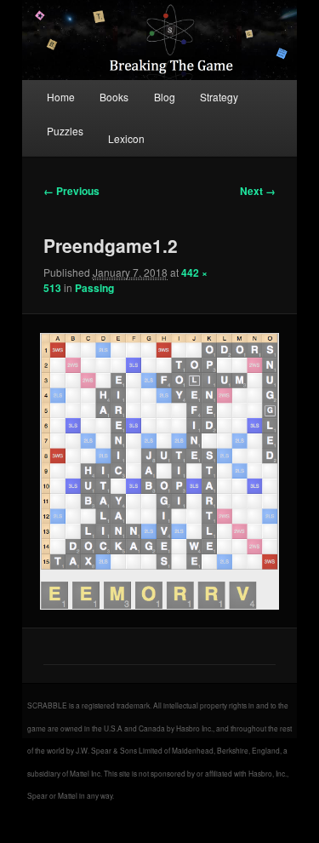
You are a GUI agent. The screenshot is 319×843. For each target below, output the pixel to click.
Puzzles (65, 130)
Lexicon (126, 138)
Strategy (219, 96)
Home (61, 96)
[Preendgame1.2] (159, 471)
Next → (258, 190)
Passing (94, 287)
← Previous (71, 190)
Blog (164, 96)
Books (114, 96)
